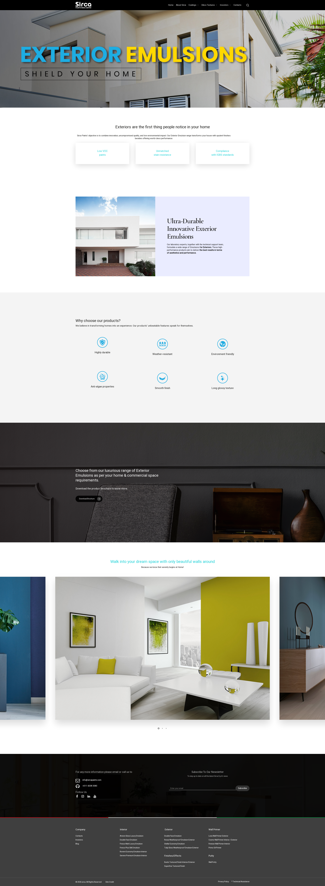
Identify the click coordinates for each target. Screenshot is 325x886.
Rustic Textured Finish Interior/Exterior (179, 862)
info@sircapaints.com (92, 780)
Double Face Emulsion (128, 840)
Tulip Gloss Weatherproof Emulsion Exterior (181, 847)
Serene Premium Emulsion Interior (133, 855)
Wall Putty (212, 862)
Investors (224, 5)
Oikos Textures (208, 5)
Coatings (192, 5)
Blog (77, 843)
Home (170, 5)
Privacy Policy (223, 881)
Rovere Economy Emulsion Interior (133, 851)
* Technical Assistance (240, 881)
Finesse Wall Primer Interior (219, 843)
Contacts (237, 5)
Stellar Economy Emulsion (174, 843)
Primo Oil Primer (215, 847)
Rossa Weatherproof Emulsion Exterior (179, 840)
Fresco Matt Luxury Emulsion (131, 843)
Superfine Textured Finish (174, 866)
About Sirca (181, 5)
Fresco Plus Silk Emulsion (130, 847)
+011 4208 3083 (90, 785)
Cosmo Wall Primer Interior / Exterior (223, 840)
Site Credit (109, 882)
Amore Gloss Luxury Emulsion (131, 836)
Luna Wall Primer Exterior (218, 836)
